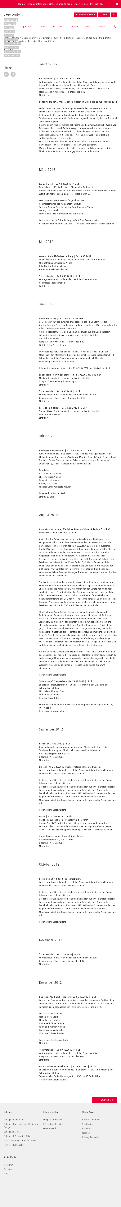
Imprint (85, 1132)
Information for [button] (84, 14)
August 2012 (10, 39)
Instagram (9, 1164)
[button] (114, 26)
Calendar (73, 26)
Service (101, 26)
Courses (43, 26)
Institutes (47, 37)
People (87, 26)
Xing (6, 1173)
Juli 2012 (8, 35)
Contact (104, 14)
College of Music (12, 1131)
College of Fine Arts (13, 1119)
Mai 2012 (8, 27)
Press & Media (50, 1128)
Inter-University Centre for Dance (20, 1140)
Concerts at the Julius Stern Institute (95, 37)
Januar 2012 (10, 20)
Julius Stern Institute (64, 37)
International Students (54, 1123)
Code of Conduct (90, 1119)
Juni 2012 (9, 31)
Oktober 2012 (11, 47)
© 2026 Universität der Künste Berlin (19, 1186)
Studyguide (87, 1123)
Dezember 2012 (11, 55)
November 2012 (12, 51)
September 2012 (12, 43)
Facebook (8, 1169)
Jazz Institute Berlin (14, 1144)
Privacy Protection (91, 1137)
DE (114, 14)
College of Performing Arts (17, 1136)
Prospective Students (53, 1119)
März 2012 (9, 23)
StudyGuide (107, 1099)
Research (58, 26)
